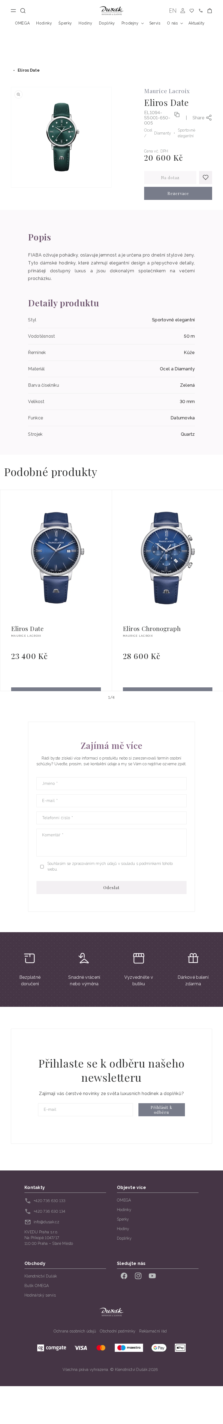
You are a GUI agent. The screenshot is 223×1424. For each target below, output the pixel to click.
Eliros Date (29, 70)
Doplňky (124, 1238)
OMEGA (124, 1200)
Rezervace (178, 193)
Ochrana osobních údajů (75, 1331)
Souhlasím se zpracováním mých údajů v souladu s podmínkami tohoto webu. (110, 866)
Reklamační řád (153, 1331)
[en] (172, 11)
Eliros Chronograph (152, 628)
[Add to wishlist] (205, 177)
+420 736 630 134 (50, 1211)
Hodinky (124, 1209)
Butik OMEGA (36, 1285)
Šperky (123, 1219)
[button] (23, 10)
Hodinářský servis (40, 1295)
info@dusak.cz (46, 1222)
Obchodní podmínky (117, 1331)
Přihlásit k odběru (161, 1110)
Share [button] (199, 117)
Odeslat (111, 887)
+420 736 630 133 (50, 1201)
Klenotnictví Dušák (40, 1276)
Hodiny (123, 1229)
